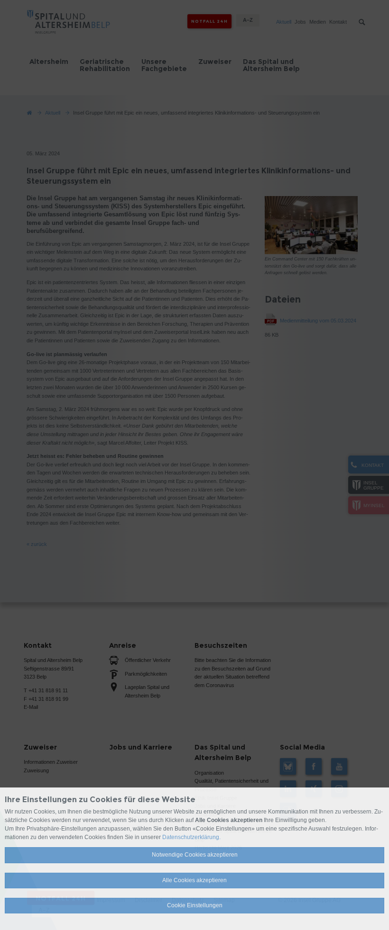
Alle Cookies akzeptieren (194, 880)
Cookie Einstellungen (194, 905)
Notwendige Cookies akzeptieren (195, 854)
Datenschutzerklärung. (191, 837)
